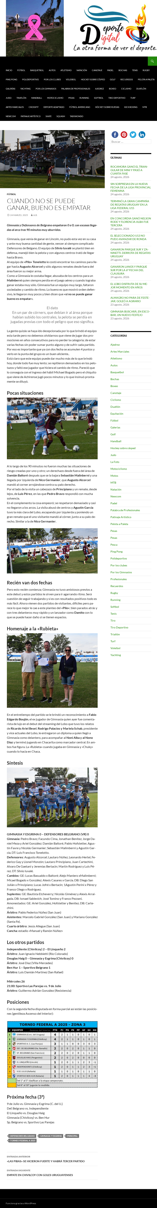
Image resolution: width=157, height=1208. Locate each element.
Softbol (98, 98)
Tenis (135, 70)
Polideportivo (30, 79)
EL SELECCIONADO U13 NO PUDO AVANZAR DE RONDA (128, 237)
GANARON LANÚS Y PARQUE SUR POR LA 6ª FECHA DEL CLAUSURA (128, 270)
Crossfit (33, 107)
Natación (82, 70)
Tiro (112, 620)
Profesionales (118, 579)
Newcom (11, 116)
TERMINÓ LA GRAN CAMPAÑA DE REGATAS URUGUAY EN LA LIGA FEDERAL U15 (129, 204)
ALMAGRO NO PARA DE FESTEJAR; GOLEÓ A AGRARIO (130, 299)
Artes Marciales (15, 107)
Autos (52, 70)
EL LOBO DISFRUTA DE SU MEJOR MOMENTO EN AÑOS (129, 285)
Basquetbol (37, 70)
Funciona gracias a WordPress (21, 1203)
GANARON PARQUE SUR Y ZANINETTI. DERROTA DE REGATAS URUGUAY (130, 253)
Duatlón (141, 88)
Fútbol (21, 70)
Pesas (71, 98)
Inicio (9, 70)
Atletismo (66, 70)
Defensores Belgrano (22, 1136)
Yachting (25, 88)
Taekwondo (76, 116)
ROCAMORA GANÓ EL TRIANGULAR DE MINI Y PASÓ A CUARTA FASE (129, 170)
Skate (49, 116)
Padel (110, 70)
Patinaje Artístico (31, 116)
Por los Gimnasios (46, 88)
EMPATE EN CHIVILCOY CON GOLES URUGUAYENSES (40, 1173)
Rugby (146, 70)
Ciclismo (126, 88)
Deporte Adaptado (53, 107)
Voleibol (71, 79)
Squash (60, 116)
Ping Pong (11, 79)
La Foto (114, 461)
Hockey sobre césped (93, 79)
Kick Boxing (130, 107)
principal (72, 1136)
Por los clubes (52, 79)
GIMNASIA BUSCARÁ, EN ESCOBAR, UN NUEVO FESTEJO (130, 313)
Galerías (10, 88)
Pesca (113, 544)
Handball (36, 98)
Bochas (123, 70)
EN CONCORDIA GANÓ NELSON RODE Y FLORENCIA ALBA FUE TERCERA (130, 222)
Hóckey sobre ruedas (107, 107)
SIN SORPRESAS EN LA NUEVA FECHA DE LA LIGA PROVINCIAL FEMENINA (130, 187)
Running (84, 98)
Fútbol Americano (79, 107)
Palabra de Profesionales (75, 88)
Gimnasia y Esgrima (51, 1136)
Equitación (116, 413)
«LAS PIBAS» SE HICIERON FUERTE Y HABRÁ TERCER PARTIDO (46, 1159)
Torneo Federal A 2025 (22, 1140)
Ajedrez (99, 88)
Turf (133, 98)
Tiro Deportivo (116, 98)
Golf (112, 79)
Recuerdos (126, 79)
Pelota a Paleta (146, 79)
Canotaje (97, 70)
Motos (114, 475)
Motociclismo (55, 98)
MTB (144, 107)
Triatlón (21, 98)
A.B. (35, 215)
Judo (8, 98)
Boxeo (112, 88)
